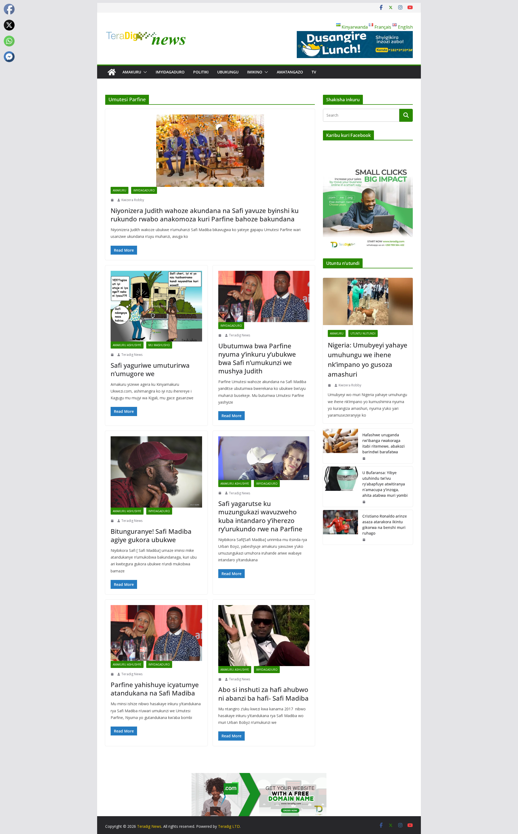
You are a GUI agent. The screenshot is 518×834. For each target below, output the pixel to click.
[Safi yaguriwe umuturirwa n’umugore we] (156, 306)
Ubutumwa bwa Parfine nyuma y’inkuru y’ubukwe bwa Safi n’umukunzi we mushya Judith (257, 358)
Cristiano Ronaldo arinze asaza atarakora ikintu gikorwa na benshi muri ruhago (384, 525)
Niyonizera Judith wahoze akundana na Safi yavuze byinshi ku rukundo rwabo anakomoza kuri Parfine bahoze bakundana (205, 214)
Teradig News (131, 354)
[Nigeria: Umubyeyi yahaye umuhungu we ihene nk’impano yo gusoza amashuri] (368, 301)
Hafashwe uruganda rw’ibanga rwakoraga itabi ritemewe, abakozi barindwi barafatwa (383, 443)
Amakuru (131, 72)
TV (314, 72)
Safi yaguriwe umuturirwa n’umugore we (150, 369)
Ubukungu (227, 72)
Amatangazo (290, 72)
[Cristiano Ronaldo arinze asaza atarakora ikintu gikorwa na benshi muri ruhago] (340, 527)
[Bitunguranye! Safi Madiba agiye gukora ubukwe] (156, 472)
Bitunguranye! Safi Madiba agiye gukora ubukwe (151, 535)
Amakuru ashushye (127, 345)
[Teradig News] (111, 72)
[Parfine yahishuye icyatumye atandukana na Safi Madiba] (156, 633)
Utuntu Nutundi (363, 333)
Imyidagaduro (170, 72)
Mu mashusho (159, 345)
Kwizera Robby (132, 200)
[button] (144, 72)
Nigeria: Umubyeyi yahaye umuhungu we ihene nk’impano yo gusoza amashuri (367, 359)
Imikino (254, 72)
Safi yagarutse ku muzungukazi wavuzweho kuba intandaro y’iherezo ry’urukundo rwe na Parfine (260, 516)
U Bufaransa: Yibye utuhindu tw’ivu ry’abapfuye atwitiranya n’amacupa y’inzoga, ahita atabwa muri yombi (385, 484)
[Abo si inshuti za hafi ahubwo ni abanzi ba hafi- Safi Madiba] (264, 635)
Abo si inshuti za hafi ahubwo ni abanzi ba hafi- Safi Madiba (263, 693)
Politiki (201, 72)
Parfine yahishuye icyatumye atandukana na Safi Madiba (155, 688)
